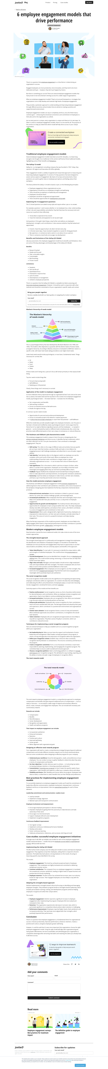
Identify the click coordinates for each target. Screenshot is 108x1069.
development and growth (57, 198)
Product (48, 2)
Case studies (64, 2)
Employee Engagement (54, 25)
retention (61, 585)
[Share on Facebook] (71, 964)
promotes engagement (68, 484)
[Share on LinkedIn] (78, 964)
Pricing (55, 2)
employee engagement (48, 82)
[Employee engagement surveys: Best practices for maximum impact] (40, 1028)
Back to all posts (21, 9)
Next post (77, 1012)
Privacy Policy (76, 304)
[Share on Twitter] (75, 964)
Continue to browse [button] (80, 1065)
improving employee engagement (36, 285)
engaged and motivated (47, 571)
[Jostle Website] (19, 3)
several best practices (61, 787)
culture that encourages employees (41, 419)
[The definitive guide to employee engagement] (67, 1028)
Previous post (31, 1012)
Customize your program (46, 768)
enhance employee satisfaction (35, 439)
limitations (53, 161)
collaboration (49, 525)
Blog (26, 2)
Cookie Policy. (69, 1060)
